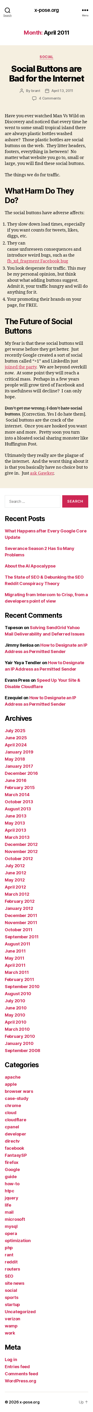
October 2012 (19, 858)
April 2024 (15, 744)
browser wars (19, 1091)
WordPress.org (20, 1380)
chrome (13, 1105)
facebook (14, 1148)
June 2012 (15, 872)
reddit (11, 1261)
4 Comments (50, 98)
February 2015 (20, 787)
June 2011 (15, 951)
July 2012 (15, 865)
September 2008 (22, 1050)
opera (11, 1233)
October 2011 (18, 929)
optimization (18, 1240)
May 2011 (14, 958)
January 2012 (19, 908)
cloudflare (15, 1119)
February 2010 (20, 1036)
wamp (11, 1325)
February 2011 (19, 979)
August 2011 (17, 943)
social (46, 57)
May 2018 (15, 759)
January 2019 (19, 751)
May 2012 (15, 879)
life (8, 1205)
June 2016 (15, 780)
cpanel (12, 1126)
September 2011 (22, 936)
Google (12, 1169)
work (10, 1332)
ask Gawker (42, 473)
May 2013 (15, 823)
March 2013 (17, 837)
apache (12, 1077)
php (9, 1247)
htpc (9, 1190)
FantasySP (16, 1155)
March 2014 (17, 794)
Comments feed (21, 1373)
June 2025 (16, 737)
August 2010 (18, 993)
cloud (10, 1112)
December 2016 (21, 773)
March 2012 (17, 894)
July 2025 (15, 730)
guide (11, 1176)
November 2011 (21, 922)
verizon (12, 1318)
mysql (11, 1226)
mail (9, 1212)
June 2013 (15, 815)
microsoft (15, 1219)
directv (12, 1141)
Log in (11, 1359)
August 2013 (18, 808)
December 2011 (21, 915)
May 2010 (15, 1014)
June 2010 (16, 1007)
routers (12, 1269)
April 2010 (15, 1022)
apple (11, 1084)
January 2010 (19, 1043)
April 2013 (15, 830)
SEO (9, 1276)
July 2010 (15, 1000)
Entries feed (17, 1366)
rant (9, 1254)
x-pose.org (46, 10)
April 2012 (15, 887)
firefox (11, 1162)
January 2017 (19, 766)
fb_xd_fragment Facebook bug (37, 261)
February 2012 (20, 901)
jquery (11, 1197)
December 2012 (21, 844)
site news (14, 1283)
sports (11, 1297)
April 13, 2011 (62, 90)
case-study (16, 1098)
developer (15, 1133)
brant (35, 90)
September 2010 (22, 986)
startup (12, 1304)
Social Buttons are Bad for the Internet (46, 74)
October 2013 (19, 801)
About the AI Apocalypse (30, 565)
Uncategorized (20, 1311)
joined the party (20, 367)
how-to (12, 1183)
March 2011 (17, 972)
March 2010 (17, 1029)
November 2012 (21, 851)
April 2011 (15, 965)
